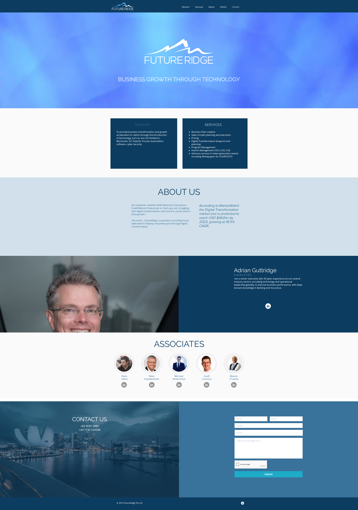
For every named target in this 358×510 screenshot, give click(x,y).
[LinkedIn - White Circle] (268, 306)
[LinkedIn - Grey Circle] (124, 385)
